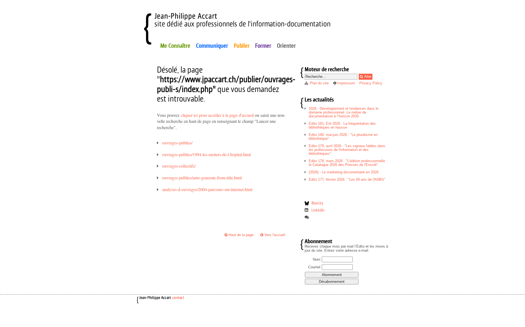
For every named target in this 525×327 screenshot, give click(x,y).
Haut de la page (240, 235)
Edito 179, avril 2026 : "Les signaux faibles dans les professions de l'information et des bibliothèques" (347, 150)
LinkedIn (317, 210)
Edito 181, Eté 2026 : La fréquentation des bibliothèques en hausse (342, 125)
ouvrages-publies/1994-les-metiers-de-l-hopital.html (206, 154)
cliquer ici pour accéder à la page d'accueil (217, 115)
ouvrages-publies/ (177, 142)
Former (263, 45)
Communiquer (212, 45)
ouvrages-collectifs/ (179, 166)
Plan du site (319, 83)
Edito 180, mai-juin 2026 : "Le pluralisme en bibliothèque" (343, 137)
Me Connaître (175, 45)
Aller (367, 77)
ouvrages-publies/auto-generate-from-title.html (202, 177)
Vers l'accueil (274, 235)
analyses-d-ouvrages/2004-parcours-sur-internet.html (207, 189)
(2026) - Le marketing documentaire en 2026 (343, 172)
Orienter (286, 45)
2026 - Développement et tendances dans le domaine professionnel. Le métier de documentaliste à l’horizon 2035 (343, 112)
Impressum (346, 83)
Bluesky (317, 203)
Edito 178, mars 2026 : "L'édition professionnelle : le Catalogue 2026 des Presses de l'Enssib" (348, 163)
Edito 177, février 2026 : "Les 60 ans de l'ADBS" (347, 179)
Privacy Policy (370, 83)
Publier (242, 45)
